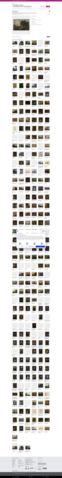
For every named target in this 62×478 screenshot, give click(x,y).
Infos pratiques (14, 8)
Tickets (48, 6)
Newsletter (45, 468)
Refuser (22, 246)
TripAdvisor (45, 464)
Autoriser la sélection (31, 246)
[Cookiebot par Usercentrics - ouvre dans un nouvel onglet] (42, 231)
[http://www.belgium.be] (29, 469)
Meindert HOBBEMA (34, 23)
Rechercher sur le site (22, 2)
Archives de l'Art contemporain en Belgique (21, 463)
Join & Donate (43, 6)
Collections (28, 8)
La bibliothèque (19, 460)
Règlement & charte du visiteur (14, 465)
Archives (19, 462)
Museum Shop (13, 464)
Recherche (45, 8)
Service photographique (20, 461)
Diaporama (48, 36)
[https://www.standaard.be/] (35, 468)
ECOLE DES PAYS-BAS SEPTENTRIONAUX (36, 24)
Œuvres (49, 11)
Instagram (43, 464)
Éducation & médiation (41, 8)
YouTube (41, 464)
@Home (49, 8)
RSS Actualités (39, 469)
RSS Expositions (39, 468)
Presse (19, 467)
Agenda (25, 8)
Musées (32, 8)
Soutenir (19, 466)
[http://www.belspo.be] (26, 469)
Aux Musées (13, 463)
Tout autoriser (40, 246)
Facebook (39, 464)
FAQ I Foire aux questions (14, 460)
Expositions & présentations (20, 8)
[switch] (27, 243)
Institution (34, 8)
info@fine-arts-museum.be (33, 471)
